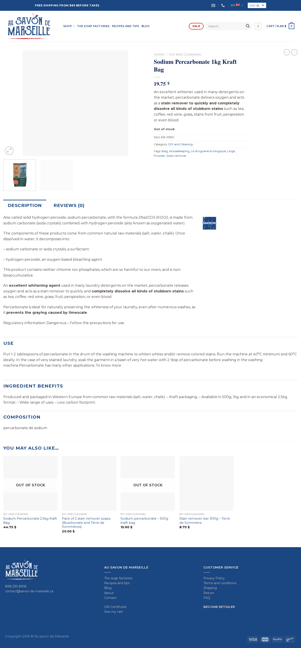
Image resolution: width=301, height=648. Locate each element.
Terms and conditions (219, 583)
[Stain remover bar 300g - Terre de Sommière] (206, 483)
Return (208, 593)
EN (233, 5)
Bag (165, 151)
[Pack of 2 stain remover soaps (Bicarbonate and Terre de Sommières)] (89, 483)
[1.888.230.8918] (223, 5)
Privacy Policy (214, 578)
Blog (145, 26)
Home (159, 54)
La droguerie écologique (208, 151)
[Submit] (247, 26)
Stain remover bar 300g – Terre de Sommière (204, 521)
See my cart (113, 612)
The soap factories (93, 26)
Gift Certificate (115, 607)
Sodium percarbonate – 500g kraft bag (144, 521)
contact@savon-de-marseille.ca (29, 591)
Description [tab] (25, 205)
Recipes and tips (125, 26)
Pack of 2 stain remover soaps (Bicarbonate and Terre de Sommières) (86, 523)
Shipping (210, 588)
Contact (110, 598)
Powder (159, 155)
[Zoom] (9, 150)
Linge (231, 151)
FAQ (206, 598)
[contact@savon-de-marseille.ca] (214, 5)
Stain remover (176, 155)
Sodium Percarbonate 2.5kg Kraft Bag (30, 521)
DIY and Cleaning (185, 54)
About (109, 593)
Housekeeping (179, 151)
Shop (67, 26)
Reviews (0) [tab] (69, 205)
